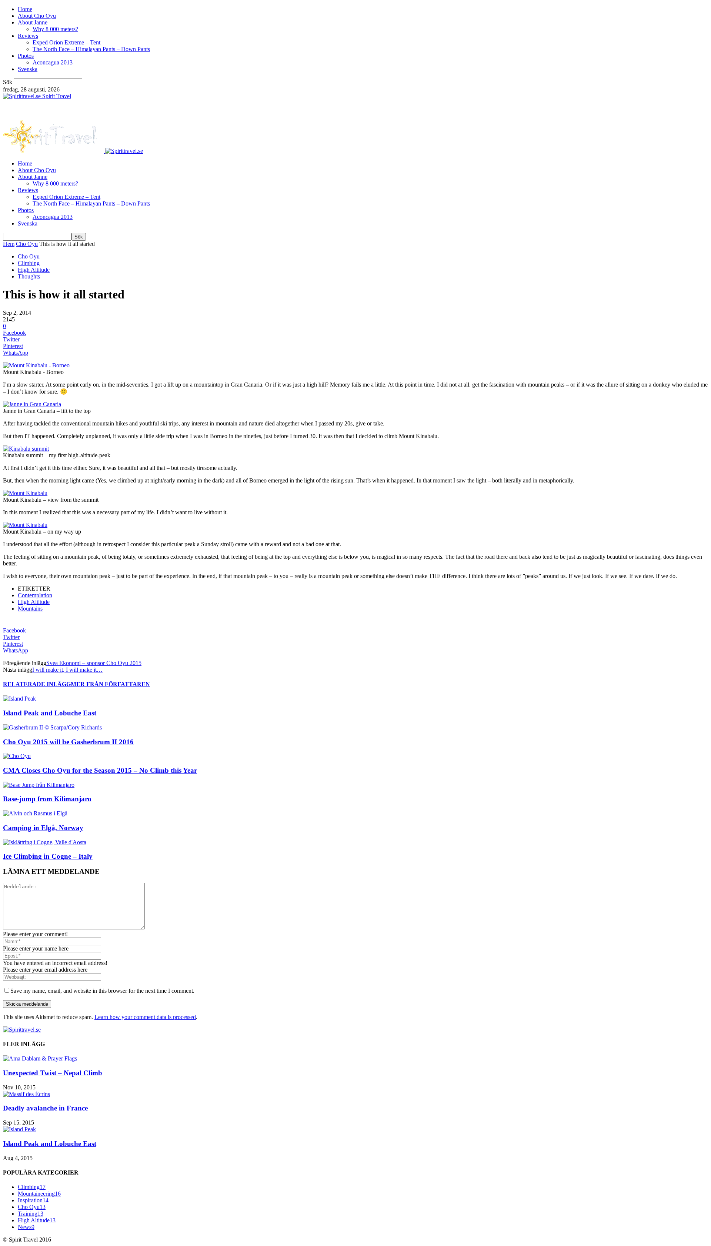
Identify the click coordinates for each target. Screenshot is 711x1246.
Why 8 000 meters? (55, 29)
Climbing (29, 263)
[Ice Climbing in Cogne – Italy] (44, 842)
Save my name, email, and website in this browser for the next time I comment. (102, 991)
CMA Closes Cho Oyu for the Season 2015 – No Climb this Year (100, 770)
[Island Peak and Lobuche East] (19, 698)
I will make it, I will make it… (67, 670)
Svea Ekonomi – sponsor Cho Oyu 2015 (93, 663)
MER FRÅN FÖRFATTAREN (110, 684)
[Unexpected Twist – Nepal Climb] (40, 1058)
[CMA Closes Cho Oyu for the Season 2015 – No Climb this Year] (17, 756)
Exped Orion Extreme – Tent (66, 42)
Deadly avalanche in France (45, 1108)
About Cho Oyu (37, 16)
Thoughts (29, 276)
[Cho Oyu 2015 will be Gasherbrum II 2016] (52, 727)
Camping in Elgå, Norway (43, 828)
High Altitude (34, 270)
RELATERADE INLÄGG (37, 684)
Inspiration (33, 1200)
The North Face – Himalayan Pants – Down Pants (91, 49)
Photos (26, 56)
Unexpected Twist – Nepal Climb (52, 1073)
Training (30, 1213)
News (26, 1227)
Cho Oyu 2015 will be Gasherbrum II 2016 (68, 742)
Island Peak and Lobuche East (49, 713)
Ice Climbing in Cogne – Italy (48, 856)
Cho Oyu (27, 244)
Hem (8, 244)
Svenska (27, 69)
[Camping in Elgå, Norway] (35, 813)
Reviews (28, 36)
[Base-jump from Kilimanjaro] (38, 785)
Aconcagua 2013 (53, 62)
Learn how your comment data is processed (145, 1017)
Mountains (30, 608)
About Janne (32, 22)
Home (25, 9)
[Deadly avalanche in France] (26, 1094)
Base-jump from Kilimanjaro (47, 799)
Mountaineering (39, 1193)
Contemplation (35, 595)
